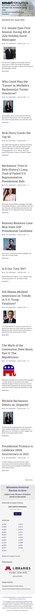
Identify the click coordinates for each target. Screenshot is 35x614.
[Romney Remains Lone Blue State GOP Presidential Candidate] (9, 244)
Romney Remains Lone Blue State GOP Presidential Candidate (17, 227)
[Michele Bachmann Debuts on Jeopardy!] (7, 418)
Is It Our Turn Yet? (14, 268)
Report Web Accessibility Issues (17, 599)
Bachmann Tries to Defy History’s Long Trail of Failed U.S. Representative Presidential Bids (14, 173)
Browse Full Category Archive (11, 556)
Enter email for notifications (17, 507)
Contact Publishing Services (24, 597)
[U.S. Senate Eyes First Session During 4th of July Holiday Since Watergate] (9, 53)
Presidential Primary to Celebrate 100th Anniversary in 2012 (17, 450)
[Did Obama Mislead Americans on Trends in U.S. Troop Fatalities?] (9, 317)
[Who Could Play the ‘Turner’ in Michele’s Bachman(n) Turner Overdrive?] (7, 106)
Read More (5, 71)
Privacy (9, 610)
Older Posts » (29, 480)
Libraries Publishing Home (9, 597)
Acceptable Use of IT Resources (20, 610)
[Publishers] (17, 570)
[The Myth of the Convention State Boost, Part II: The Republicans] (9, 370)
